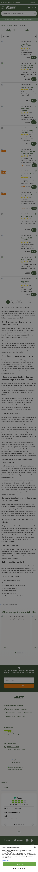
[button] (19, 869)
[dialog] (19, 858)
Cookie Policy (5, 860)
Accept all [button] (19, 864)
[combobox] (35, 847)
